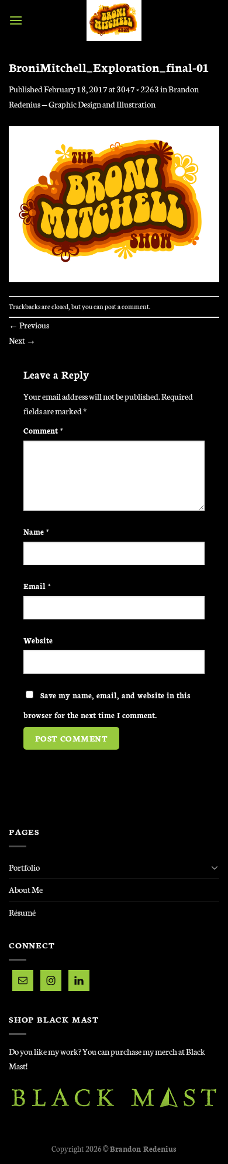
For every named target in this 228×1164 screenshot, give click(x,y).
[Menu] (16, 20)
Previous (29, 325)
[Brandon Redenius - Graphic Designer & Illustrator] (114, 20)
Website (38, 640)
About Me (26, 889)
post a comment (127, 306)
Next (22, 340)
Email (37, 585)
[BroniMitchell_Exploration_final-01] (114, 203)
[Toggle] (214, 867)
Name (36, 531)
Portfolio (24, 867)
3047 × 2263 (137, 89)
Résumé (22, 912)
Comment (43, 430)
